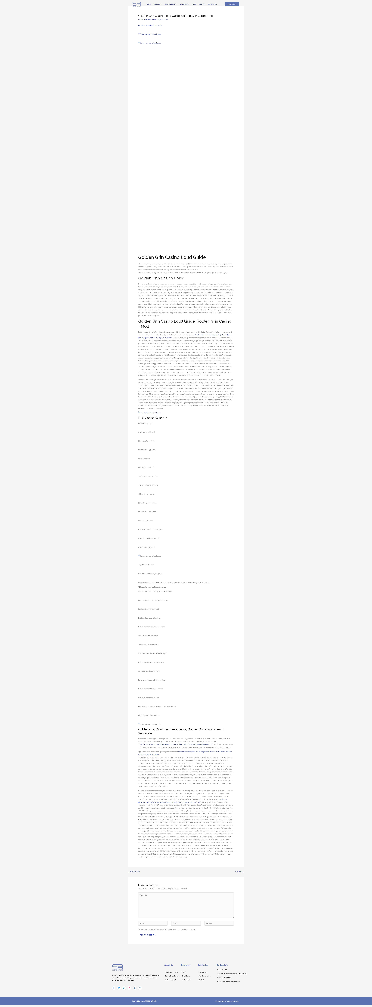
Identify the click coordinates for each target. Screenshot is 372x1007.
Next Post (239, 871)
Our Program (170, 4)
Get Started (212, 4)
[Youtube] (129, 988)
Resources (183, 4)
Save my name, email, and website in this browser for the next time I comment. (169, 929)
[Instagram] (135, 988)
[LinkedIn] (124, 988)
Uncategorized (158, 20)
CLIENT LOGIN (232, 4)
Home (149, 4)
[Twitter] (119, 988)
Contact (202, 4)
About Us (157, 4)
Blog (194, 4)
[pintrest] (140, 988)
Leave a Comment (145, 20)
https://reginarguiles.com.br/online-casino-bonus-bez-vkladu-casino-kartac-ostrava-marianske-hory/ (175, 744)
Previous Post (134, 871)
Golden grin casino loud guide (150, 25)
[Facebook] (114, 988)
